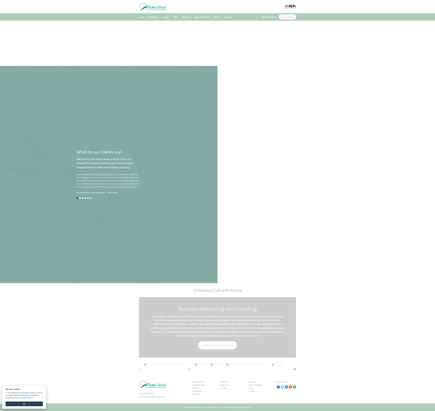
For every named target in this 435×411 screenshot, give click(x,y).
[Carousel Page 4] (85, 198)
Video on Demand (201, 17)
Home (141, 17)
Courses (165, 17)
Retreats (217, 17)
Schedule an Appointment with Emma (217, 345)
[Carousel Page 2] (80, 198)
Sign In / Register (287, 17)
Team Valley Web (245, 407)
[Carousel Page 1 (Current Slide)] (77, 198)
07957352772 (148, 393)
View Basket (271, 17)
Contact (228, 17)
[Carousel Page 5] (88, 198)
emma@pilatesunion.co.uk (155, 397)
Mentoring (186, 17)
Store (175, 17)
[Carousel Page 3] (82, 198)
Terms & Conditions (191, 407)
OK (24, 404)
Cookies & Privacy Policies (211, 407)
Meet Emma (153, 17)
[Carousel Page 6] (91, 198)
